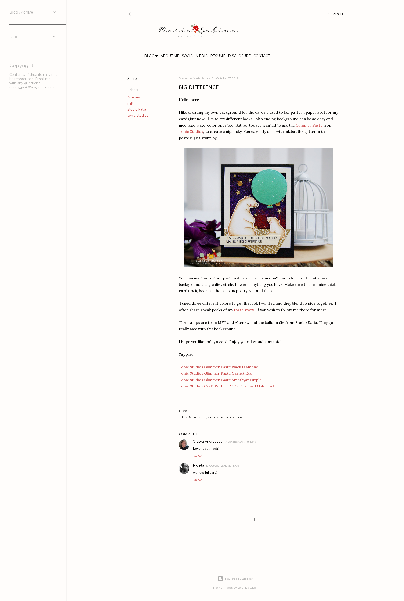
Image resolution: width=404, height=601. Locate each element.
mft (130, 103)
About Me (170, 56)
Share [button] (132, 78)
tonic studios (137, 115)
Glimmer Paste (309, 125)
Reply (197, 455)
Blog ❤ (151, 56)
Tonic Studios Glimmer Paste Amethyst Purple (220, 379)
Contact (261, 56)
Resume (217, 56)
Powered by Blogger (239, 578)
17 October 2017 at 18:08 (222, 465)
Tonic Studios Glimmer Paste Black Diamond (218, 367)
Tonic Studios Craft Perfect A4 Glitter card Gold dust (226, 386)
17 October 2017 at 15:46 (240, 441)
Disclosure (239, 56)
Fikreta (198, 465)
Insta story (243, 310)
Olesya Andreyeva (207, 441)
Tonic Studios (191, 131)
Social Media (195, 56)
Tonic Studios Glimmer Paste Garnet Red (215, 373)
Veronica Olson (248, 587)
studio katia (136, 109)
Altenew (134, 97)
